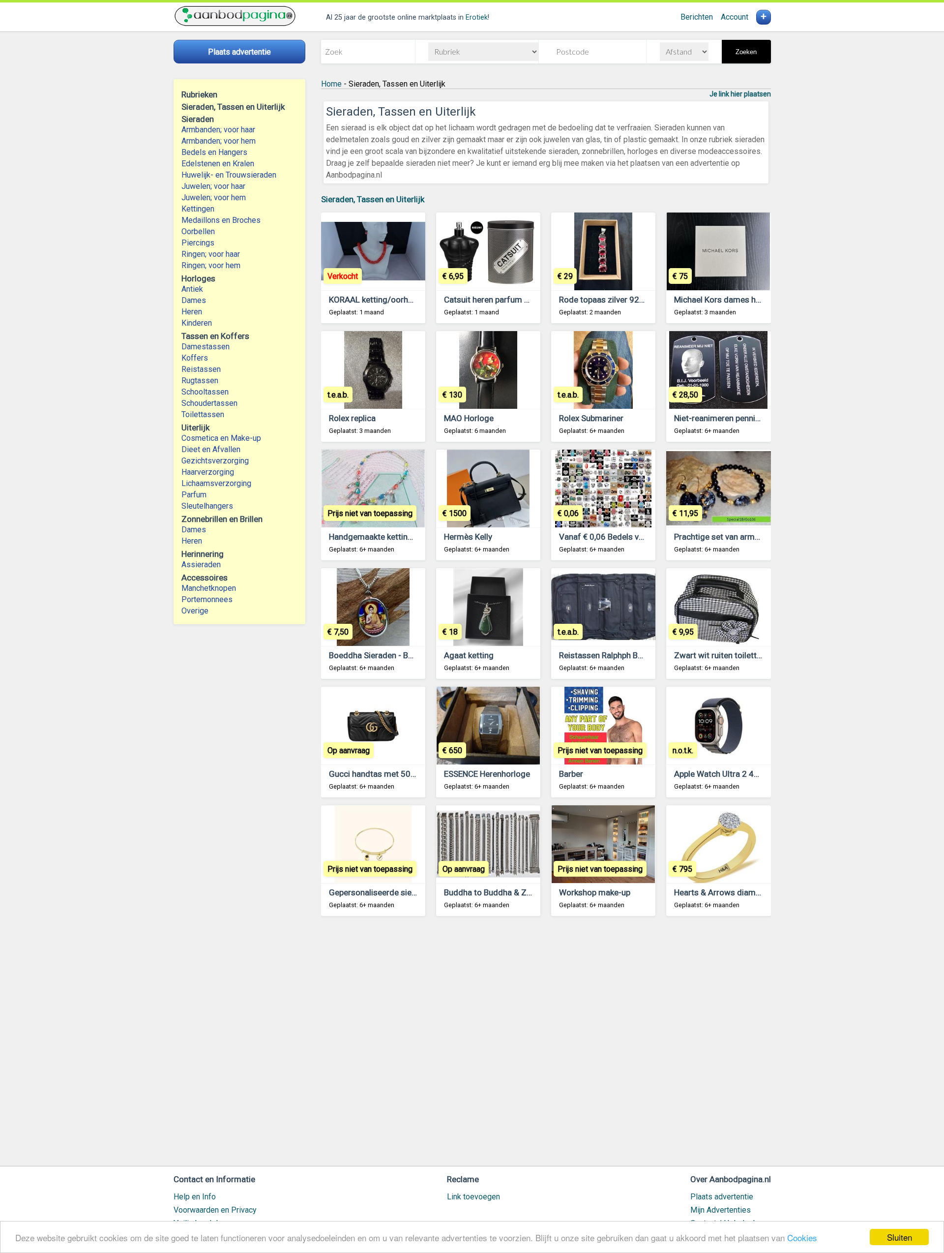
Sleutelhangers (207, 506)
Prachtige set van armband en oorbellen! (748, 537)
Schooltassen (205, 392)
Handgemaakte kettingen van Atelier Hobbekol (414, 537)
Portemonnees (207, 599)
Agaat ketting (469, 655)
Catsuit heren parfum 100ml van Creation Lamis (532, 300)
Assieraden (201, 564)
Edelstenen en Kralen (217, 163)
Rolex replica (352, 418)
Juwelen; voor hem (213, 197)
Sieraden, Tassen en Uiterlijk (372, 199)
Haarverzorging (207, 472)
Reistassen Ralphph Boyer (606, 655)
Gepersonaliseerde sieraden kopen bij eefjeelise (417, 892)
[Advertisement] (546, 1045)
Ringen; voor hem (210, 265)
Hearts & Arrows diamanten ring (733, 892)
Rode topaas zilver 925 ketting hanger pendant (645, 300)
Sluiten (899, 1237)
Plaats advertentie (721, 1196)
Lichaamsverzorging (216, 483)
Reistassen (201, 369)
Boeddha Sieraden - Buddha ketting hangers (410, 655)
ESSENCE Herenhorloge (487, 774)
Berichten (696, 17)
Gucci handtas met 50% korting (387, 774)
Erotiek (477, 17)
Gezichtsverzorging (215, 460)
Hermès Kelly (468, 537)
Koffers (194, 358)
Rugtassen (199, 380)
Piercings (197, 242)
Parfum (193, 494)
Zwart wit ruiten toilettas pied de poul (743, 655)
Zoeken (746, 52)
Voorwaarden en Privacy (215, 1210)
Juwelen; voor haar (213, 186)
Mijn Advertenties (720, 1210)
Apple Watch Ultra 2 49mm (723, 774)
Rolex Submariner (591, 418)
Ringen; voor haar (210, 254)
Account (734, 17)
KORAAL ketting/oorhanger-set (386, 300)
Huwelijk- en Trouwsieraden (228, 175)
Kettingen (197, 209)
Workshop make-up (594, 892)
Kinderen (196, 323)
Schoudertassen (209, 403)
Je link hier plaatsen (740, 94)
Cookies (802, 1237)
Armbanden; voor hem (218, 141)
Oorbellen (198, 231)
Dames (193, 300)
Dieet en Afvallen (210, 449)
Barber (571, 774)
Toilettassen (202, 414)
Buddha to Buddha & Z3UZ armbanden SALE (525, 892)
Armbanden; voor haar (218, 129)
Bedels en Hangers (214, 152)
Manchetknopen (208, 588)
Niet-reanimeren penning (719, 418)
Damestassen (205, 346)
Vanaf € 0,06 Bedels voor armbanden (627, 537)
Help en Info (195, 1196)
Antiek (192, 289)
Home (331, 84)
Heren (191, 311)
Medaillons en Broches (221, 220)
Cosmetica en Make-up (221, 438)
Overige (194, 610)
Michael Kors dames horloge (727, 300)
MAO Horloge (469, 418)
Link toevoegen (473, 1196)
